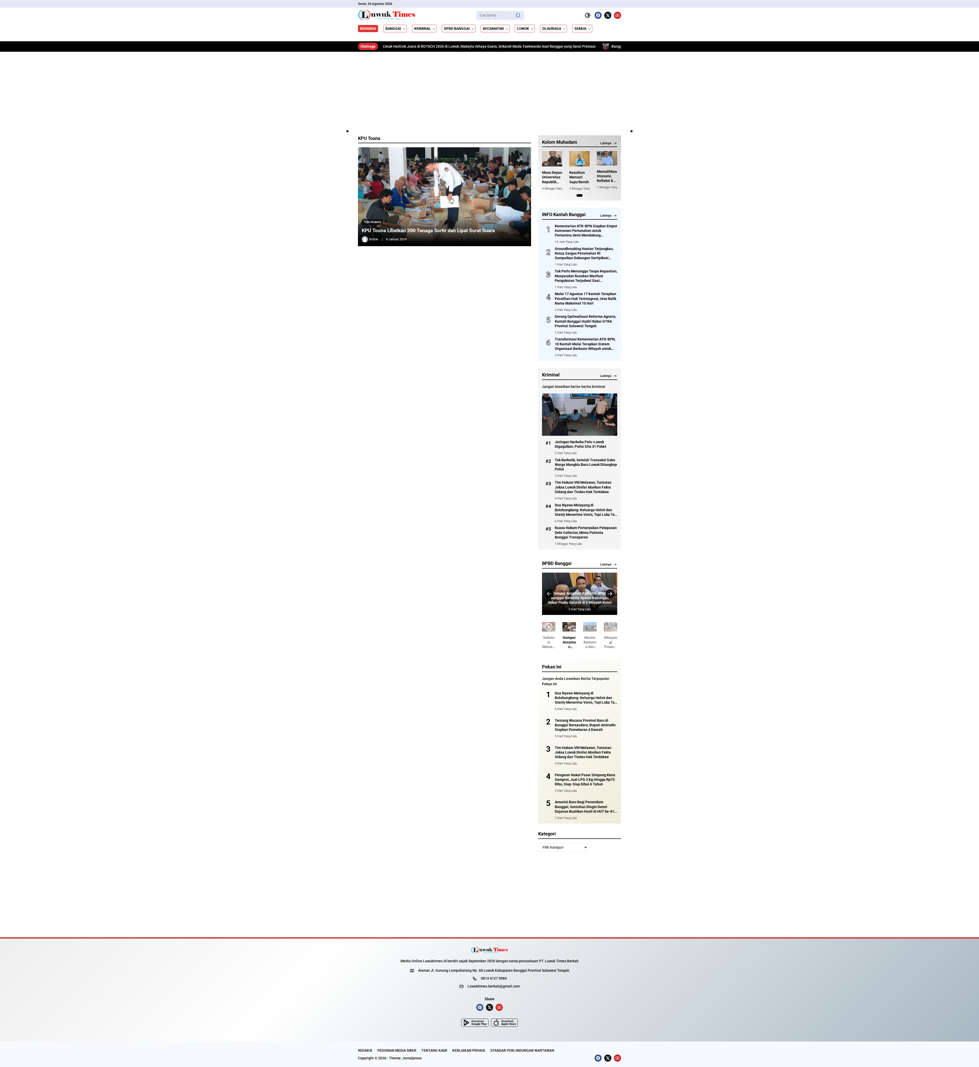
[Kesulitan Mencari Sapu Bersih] (579, 158)
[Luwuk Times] (387, 15)
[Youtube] (617, 15)
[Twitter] (607, 15)
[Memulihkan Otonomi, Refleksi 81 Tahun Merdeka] (607, 158)
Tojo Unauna (372, 222)
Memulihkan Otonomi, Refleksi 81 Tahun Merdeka (607, 176)
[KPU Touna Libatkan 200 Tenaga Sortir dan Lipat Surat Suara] (444, 196)
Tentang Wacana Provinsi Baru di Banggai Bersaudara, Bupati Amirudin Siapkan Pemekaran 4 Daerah (585, 725)
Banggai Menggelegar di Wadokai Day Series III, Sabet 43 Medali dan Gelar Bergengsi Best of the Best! (595, 46)
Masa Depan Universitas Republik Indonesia (552, 177)
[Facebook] (598, 15)
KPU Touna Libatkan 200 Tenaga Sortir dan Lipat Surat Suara (428, 230)
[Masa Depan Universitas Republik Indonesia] (552, 158)
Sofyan (373, 239)
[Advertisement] (489, 90)
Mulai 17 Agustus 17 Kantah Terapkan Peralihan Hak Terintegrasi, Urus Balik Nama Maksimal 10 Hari (585, 298)
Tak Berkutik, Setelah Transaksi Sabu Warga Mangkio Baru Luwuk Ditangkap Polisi (586, 464)
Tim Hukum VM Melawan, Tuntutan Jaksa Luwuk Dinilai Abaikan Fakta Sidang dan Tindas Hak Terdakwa (583, 487)
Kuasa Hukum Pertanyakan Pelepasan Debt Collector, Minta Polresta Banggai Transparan (586, 532)
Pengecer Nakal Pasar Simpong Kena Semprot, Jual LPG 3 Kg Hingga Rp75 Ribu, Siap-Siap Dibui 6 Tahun (585, 779)
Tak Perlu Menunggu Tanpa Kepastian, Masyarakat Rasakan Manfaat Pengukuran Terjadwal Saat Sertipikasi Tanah (586, 276)
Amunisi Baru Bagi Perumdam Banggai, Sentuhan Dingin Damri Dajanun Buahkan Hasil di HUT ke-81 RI (584, 807)
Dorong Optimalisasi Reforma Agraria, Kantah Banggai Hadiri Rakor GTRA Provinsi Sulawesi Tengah (585, 321)
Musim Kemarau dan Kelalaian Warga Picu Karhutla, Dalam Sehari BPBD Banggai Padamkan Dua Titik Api (579, 597)
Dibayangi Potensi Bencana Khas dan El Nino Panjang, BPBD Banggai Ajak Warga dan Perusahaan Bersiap (600, 642)
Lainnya (605, 143)
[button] (518, 15)
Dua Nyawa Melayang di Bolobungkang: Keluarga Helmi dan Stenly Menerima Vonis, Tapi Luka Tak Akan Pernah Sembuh (585, 510)
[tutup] (347, 131)
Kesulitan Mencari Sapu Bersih (579, 177)
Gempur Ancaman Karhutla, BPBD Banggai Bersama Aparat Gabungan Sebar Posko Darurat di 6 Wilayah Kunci (558, 642)
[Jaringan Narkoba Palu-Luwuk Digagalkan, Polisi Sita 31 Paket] (579, 414)
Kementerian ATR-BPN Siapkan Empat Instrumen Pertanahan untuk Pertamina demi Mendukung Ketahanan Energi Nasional (586, 231)
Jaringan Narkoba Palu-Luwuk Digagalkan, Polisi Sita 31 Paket (580, 444)
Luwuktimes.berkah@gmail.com (494, 986)
